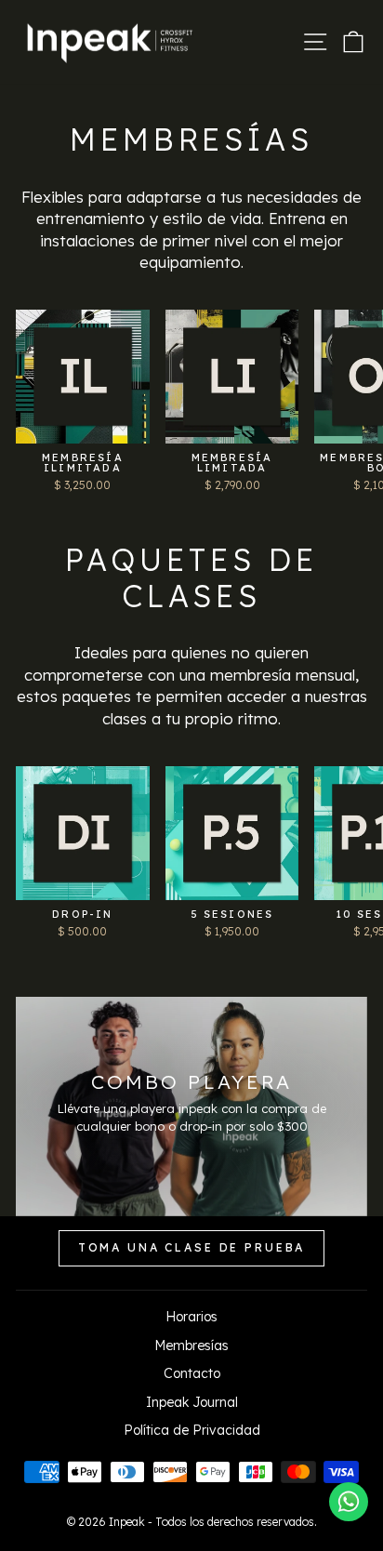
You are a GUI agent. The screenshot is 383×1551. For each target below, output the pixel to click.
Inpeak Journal (192, 1402)
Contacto (192, 1373)
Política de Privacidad (192, 1430)
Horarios (191, 1316)
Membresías (191, 1345)
